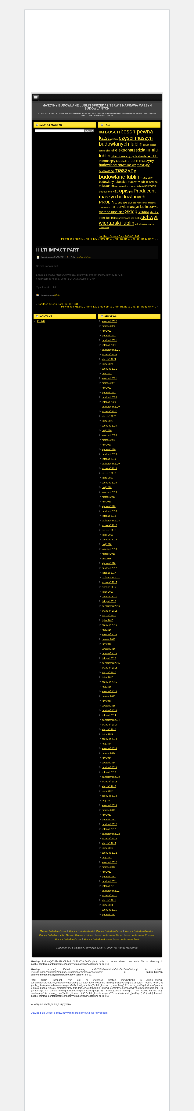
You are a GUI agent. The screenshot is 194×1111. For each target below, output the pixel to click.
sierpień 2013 (109, 786)
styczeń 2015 (109, 705)
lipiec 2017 (107, 592)
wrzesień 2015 (109, 667)
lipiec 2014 (107, 734)
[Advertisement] (97, 52)
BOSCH (112, 132)
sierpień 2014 (109, 729)
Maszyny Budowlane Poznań (109, 935)
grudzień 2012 (109, 824)
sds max (137, 203)
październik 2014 (111, 720)
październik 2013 (111, 777)
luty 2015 (106, 701)
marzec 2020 (108, 440)
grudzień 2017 (109, 568)
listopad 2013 (109, 772)
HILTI (57, 295)
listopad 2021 (109, 345)
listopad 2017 (109, 573)
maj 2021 (107, 373)
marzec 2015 (108, 696)
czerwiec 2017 (109, 596)
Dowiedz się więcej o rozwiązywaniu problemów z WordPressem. (69, 1012)
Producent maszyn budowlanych (127, 193)
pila (131, 191)
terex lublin (106, 217)
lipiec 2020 (107, 421)
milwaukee (106, 186)
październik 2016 (111, 606)
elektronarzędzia (130, 150)
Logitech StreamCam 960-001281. (119, 236)
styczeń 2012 (109, 876)
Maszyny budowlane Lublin (81, 931)
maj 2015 (107, 686)
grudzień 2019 (109, 454)
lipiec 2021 (107, 364)
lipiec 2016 (107, 620)
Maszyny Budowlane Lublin (51, 935)
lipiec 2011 (107, 905)
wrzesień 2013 (109, 781)
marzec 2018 (108, 554)
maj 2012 (107, 857)
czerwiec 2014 (109, 739)
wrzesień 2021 (109, 354)
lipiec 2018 (107, 535)
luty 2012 (106, 872)
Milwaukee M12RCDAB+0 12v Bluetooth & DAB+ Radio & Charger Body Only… (108, 239)
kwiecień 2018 (109, 549)
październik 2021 (111, 350)
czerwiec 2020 (109, 425)
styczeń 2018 (109, 563)
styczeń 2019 (109, 506)
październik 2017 (111, 577)
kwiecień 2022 (109, 321)
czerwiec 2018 (109, 539)
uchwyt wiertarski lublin (128, 220)
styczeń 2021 (109, 392)
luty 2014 (106, 758)
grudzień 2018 (109, 511)
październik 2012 (111, 834)
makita (131, 165)
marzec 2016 (108, 639)
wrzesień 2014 (109, 724)
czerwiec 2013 (109, 796)
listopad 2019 (109, 459)
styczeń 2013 (109, 819)
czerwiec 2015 (109, 682)
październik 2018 (111, 520)
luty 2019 (106, 501)
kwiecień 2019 (109, 492)
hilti (148, 150)
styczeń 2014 (109, 762)
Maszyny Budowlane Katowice (139, 931)
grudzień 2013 (109, 767)
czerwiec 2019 (109, 482)
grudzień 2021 (109, 340)
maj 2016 (107, 629)
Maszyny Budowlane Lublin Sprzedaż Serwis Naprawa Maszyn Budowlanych (97, 107)
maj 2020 (107, 430)
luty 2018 (106, 558)
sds (120, 202)
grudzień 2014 (109, 710)
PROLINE (108, 202)
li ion (127, 161)
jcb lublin (119, 160)
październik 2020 (111, 406)
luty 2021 (106, 387)
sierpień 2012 (109, 843)
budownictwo (84, 257)
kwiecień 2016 (109, 634)
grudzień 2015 (109, 653)
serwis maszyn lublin (132, 207)
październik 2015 (111, 663)
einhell (110, 150)
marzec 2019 (108, 497)
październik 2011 (111, 890)
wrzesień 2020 (109, 411)
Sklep (131, 211)
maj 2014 (107, 743)
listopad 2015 (109, 658)
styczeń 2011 (108, 914)
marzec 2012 (108, 867)
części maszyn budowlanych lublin (126, 141)
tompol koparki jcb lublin (127, 218)
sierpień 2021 (109, 359)
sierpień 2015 (109, 672)
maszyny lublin (138, 181)
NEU (116, 191)
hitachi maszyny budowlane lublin (134, 156)
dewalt (146, 145)
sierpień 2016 (109, 615)
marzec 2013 (108, 810)
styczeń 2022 (109, 335)
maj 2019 (107, 487)
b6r (101, 132)
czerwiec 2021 (109, 368)
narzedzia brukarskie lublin (131, 186)
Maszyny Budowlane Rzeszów (139, 935)
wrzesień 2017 (109, 582)
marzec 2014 (108, 753)
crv (116, 139)
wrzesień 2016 (109, 611)
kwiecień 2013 (109, 805)
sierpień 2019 (109, 473)
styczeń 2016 (109, 648)
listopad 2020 (109, 402)
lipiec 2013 (107, 791)
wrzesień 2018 (109, 525)
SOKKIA (143, 212)
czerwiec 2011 (109, 909)
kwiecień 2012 (109, 862)
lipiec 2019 (107, 478)
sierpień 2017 (109, 587)
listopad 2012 (109, 829)
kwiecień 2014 (109, 748)
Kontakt (41, 321)
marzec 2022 (108, 326)
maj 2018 (107, 544)
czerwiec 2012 (109, 853)
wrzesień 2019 (109, 468)
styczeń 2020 (109, 449)
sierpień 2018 (109, 530)
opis (124, 191)
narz (116, 186)
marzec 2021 (108, 383)
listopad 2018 (109, 516)
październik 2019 (111, 463)
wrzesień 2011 (109, 895)
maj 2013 (107, 800)
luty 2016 (106, 644)
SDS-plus (127, 202)
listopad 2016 (109, 601)
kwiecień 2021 (109, 378)
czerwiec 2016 (109, 625)
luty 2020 (106, 444)
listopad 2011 (109, 886)
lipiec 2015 (107, 677)
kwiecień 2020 (109, 435)
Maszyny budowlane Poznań (53, 931)
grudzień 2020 (109, 397)
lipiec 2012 (107, 848)
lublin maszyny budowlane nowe (126, 163)
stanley (154, 212)
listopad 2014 (109, 715)
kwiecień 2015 (109, 691)
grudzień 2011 (109, 881)
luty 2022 (106, 331)
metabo (153, 181)
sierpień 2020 (109, 416)
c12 (113, 139)
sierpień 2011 (109, 900)
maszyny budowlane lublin (119, 173)
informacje (106, 161)
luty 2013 (106, 815)
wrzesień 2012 (109, 838)
